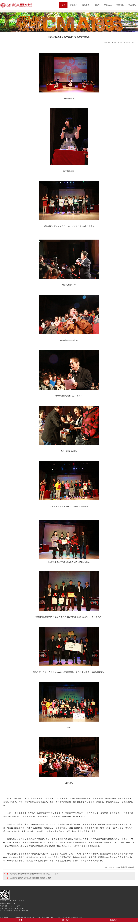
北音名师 (17, 910)
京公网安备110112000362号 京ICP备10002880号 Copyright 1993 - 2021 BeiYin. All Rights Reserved (43, 917)
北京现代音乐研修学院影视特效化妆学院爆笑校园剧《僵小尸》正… (32, 874)
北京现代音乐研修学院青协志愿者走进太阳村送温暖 (27, 878)
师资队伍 (108, 5)
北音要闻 (9, 910)
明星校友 (120, 5)
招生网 (97, 5)
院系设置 (85, 5)
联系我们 (113, 920)
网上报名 (132, 5)
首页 (63, 5)
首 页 (1, 910)
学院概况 (73, 5)
